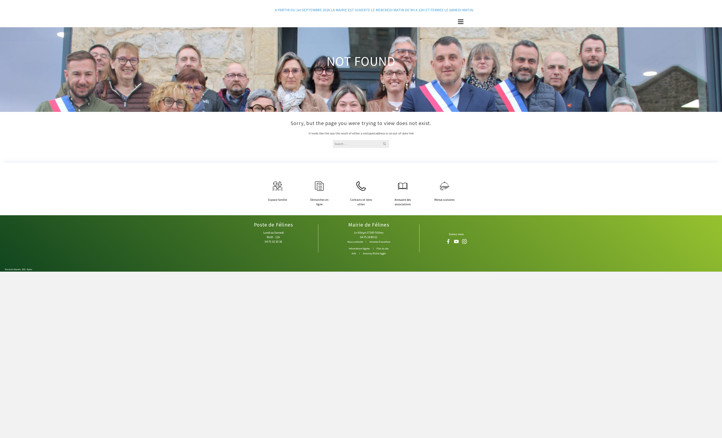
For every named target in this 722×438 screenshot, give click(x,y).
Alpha (29, 269)
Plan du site (382, 248)
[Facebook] (448, 243)
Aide (354, 253)
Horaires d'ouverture (379, 241)
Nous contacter (355, 241)
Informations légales (359, 248)
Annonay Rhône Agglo (374, 253)
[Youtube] (457, 243)
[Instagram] (464, 243)
